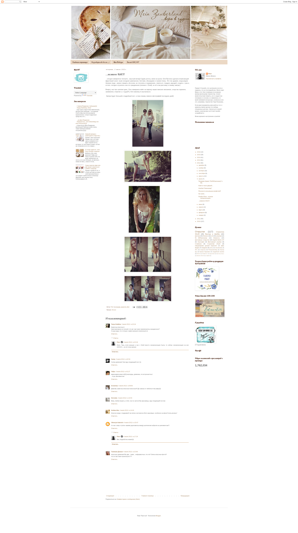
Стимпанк (198, 244)
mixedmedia (218, 247)
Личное (114, 310)
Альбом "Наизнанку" (205, 188)
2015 (199, 154)
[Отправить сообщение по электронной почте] (133, 307)
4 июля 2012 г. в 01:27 (123, 371)
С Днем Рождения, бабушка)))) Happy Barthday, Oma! (87, 107)
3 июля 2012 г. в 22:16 (129, 324)
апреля (201, 207)
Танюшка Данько (117, 452)
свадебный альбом (218, 251)
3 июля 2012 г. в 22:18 (131, 342)
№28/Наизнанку (201, 238)
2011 (199, 219)
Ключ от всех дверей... (205, 185)
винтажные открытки (202, 240)
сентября (202, 173)
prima (211, 247)
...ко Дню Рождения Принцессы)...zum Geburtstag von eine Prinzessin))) (87, 121)
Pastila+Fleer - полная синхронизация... (205, 197)
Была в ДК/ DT (133, 62)
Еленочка (114, 386)
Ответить (114, 334)
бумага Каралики (205, 251)
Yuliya (113, 371)
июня (201, 204)
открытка (203, 249)
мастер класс (220, 253)
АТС (196, 249)
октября (201, 171)
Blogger (158, 516)
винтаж (197, 236)
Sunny (113, 359)
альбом (218, 236)
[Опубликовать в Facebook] (144, 307)
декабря (202, 165)
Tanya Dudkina (116, 324)
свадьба (204, 248)
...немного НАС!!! (203, 201)
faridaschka (115, 410)
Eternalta (114, 398)
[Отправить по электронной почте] (137, 307)
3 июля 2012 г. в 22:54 (123, 359)
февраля (202, 212)
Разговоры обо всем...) (100, 62)
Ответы (115, 338)
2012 (199, 163)
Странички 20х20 (213, 244)
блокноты (216, 238)
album (198, 253)
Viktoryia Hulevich (117, 422)
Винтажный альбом (214, 242)
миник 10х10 (200, 255)
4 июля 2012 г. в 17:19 (131, 436)
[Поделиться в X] (142, 307)
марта (201, 210)
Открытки (200, 231)
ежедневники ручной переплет (206, 246)
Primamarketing (212, 249)
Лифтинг (204, 253)
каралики (212, 253)
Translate (89, 95)
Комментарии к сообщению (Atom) (128, 499)
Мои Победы (118, 62)
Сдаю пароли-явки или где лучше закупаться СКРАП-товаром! (92, 167)
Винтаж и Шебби (212, 234)
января (201, 215)
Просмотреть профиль (213, 79)
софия (207, 255)
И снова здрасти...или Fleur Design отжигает (92, 150)
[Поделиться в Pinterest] (146, 307)
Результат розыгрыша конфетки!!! (209, 191)
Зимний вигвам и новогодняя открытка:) (92, 135)
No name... (201, 194)
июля (201, 179)
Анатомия (201, 242)
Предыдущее (185, 496)
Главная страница (79, 62)
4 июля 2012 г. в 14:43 (127, 410)
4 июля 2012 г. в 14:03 (125, 398)
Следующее (110, 496)
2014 (199, 157)
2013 (199, 160)
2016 (199, 152)
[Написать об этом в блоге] (140, 307)
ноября (201, 168)
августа (201, 176)
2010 (199, 221)
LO (212, 236)
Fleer (118, 342)
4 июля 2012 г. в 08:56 (126, 386)
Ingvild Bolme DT (218, 240)
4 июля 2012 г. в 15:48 (131, 452)
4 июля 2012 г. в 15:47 (131, 422)
